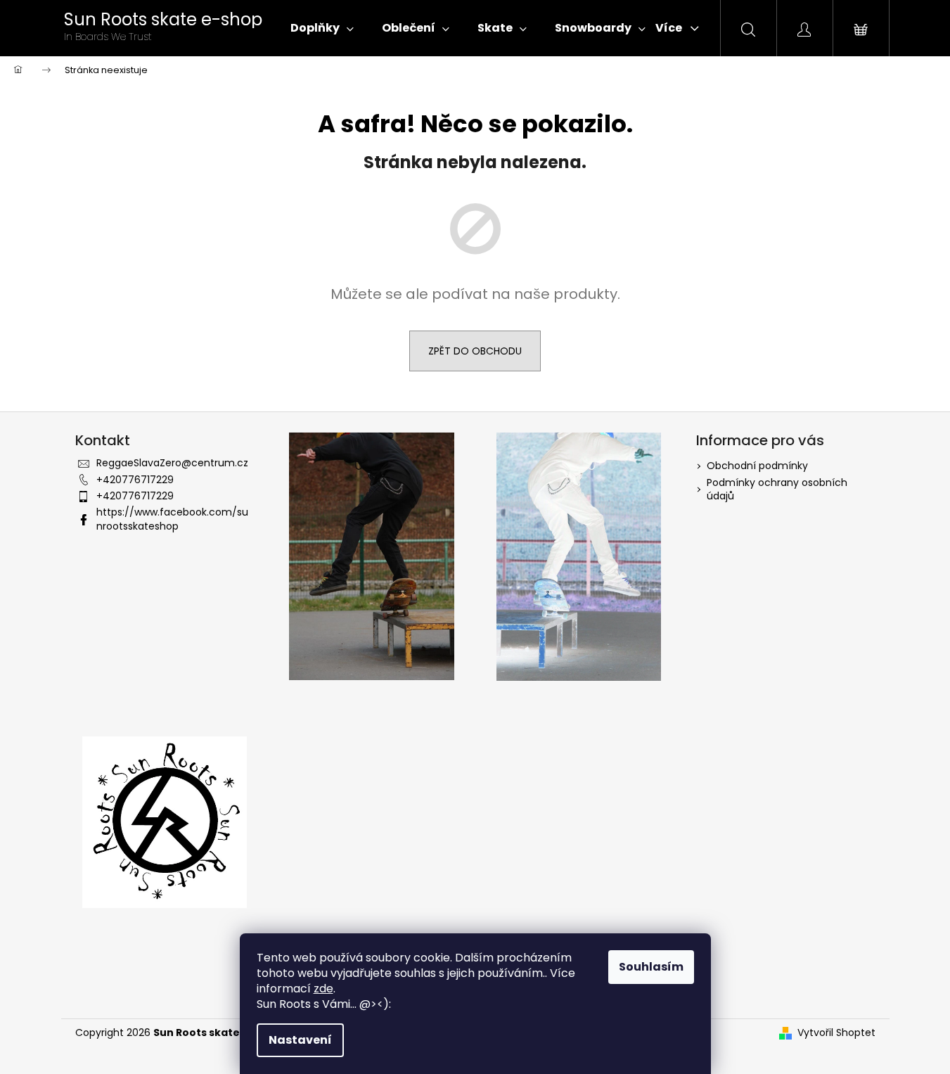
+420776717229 (135, 480)
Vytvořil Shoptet (836, 1033)
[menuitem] (322, 28)
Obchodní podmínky (757, 466)
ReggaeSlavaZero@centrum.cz (172, 463)
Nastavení (300, 1040)
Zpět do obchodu (475, 351)
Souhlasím (651, 967)
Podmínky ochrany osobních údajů (777, 489)
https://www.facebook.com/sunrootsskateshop (172, 518)
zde (323, 988)
